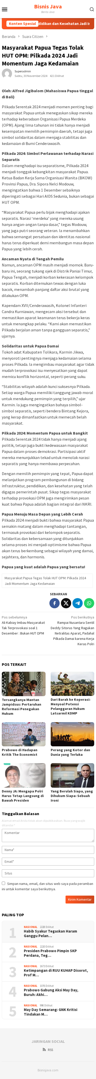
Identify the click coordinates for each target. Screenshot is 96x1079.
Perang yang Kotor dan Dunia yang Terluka (70, 752)
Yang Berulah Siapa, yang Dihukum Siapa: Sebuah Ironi (72, 796)
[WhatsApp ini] (89, 603)
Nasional (30, 927)
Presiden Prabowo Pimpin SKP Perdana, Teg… (50, 953)
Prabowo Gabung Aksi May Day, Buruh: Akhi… (51, 992)
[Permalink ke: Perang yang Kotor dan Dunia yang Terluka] (72, 734)
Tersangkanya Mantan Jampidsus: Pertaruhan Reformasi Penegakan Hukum (21, 706)
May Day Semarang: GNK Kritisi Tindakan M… (50, 1012)
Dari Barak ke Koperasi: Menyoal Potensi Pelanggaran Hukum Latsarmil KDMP (70, 706)
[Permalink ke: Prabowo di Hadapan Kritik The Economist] (24, 734)
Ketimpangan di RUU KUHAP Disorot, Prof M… (56, 972)
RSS (50, 1050)
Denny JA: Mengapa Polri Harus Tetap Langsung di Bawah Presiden (23, 796)
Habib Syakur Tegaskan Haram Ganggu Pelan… (50, 933)
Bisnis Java (48, 6)
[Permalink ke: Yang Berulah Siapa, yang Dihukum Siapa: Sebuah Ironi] (72, 775)
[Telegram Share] (77, 603)
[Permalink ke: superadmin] (7, 73)
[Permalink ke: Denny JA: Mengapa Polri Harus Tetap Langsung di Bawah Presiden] (24, 775)
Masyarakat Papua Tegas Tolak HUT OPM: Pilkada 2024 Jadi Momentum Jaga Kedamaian (45, 581)
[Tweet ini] (66, 603)
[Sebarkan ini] (54, 603)
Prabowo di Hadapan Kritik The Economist (19, 752)
